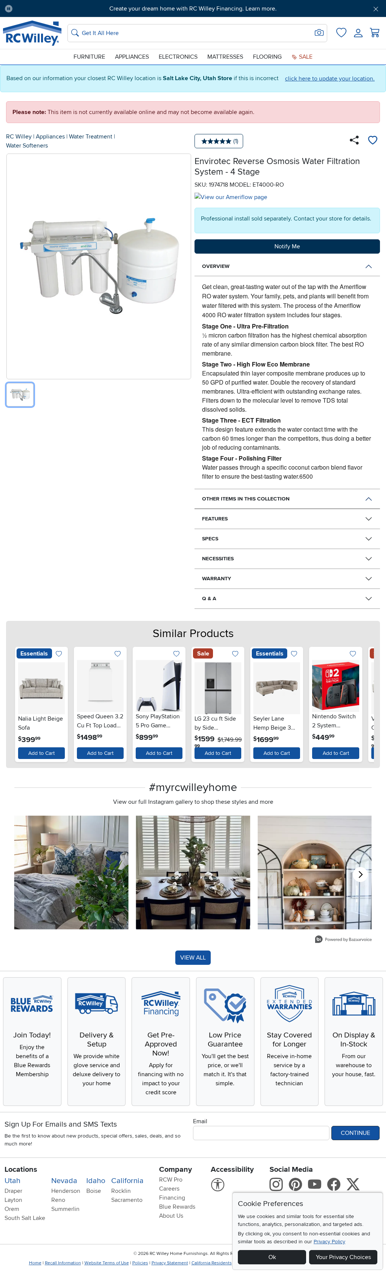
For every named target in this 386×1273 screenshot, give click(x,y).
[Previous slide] (22, 702)
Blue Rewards (177, 1207)
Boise (93, 1191)
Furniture (89, 57)
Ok (272, 1257)
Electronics (178, 57)
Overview (216, 266)
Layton (13, 1200)
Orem (12, 1209)
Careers (169, 1188)
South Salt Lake (25, 1218)
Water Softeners (27, 145)
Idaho (95, 1180)
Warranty (216, 578)
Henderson (65, 1191)
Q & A (209, 598)
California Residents (211, 1263)
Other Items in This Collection (246, 499)
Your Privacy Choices (343, 1257)
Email (200, 1121)
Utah (12, 1180)
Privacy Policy (329, 1241)
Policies (140, 1263)
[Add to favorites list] (372, 141)
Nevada (64, 1180)
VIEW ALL (193, 957)
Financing (172, 1198)
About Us (171, 1216)
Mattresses (225, 57)
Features (215, 519)
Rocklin (121, 1191)
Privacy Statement (170, 1263)
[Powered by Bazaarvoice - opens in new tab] (343, 940)
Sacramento (126, 1200)
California (127, 1180)
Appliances (132, 57)
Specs (210, 538)
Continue (355, 1133)
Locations (21, 1169)
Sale (304, 57)
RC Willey (19, 136)
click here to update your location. (330, 78)
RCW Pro (170, 1179)
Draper (13, 1191)
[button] (48, 8)
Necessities (218, 558)
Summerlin (65, 1209)
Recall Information (63, 1263)
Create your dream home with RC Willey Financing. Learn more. (193, 8)
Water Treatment (90, 136)
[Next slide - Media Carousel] (360, 874)
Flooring (267, 57)
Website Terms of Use (106, 1263)
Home (35, 1263)
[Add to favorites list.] (58, 654)
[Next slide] (363, 702)
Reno (58, 1200)
